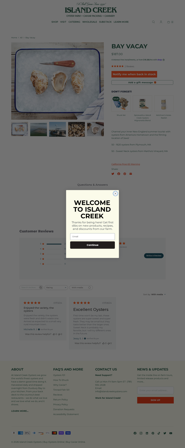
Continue (92, 245)
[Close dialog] (115, 193)
